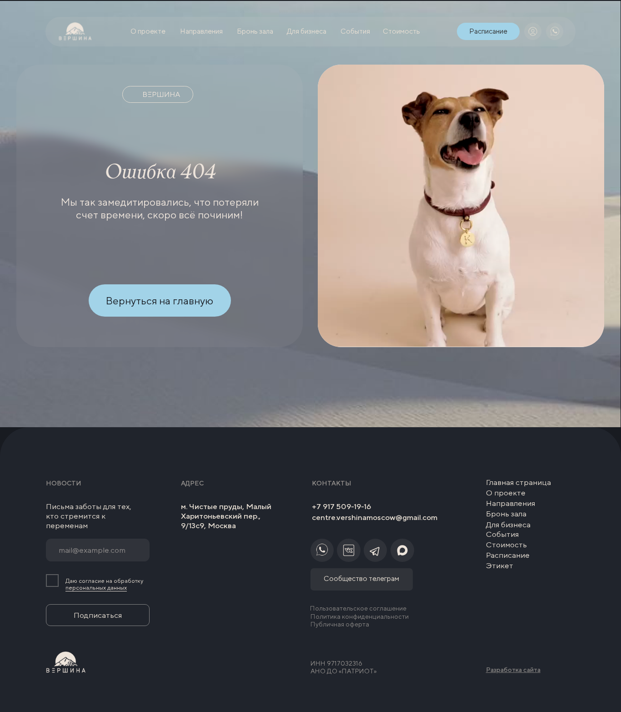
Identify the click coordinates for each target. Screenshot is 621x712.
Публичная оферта (339, 624)
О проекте (506, 492)
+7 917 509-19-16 (341, 506)
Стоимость (506, 544)
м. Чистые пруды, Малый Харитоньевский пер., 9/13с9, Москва (226, 516)
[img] (532, 31)
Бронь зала (506, 513)
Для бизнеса (508, 524)
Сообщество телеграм (361, 578)
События (502, 534)
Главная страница (518, 482)
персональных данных (96, 587)
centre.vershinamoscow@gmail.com (374, 517)
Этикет (499, 565)
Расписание (508, 555)
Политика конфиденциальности (359, 616)
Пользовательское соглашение (358, 608)
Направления (510, 503)
